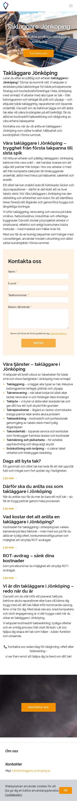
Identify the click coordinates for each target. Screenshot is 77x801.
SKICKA (38, 343)
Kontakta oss (38, 53)
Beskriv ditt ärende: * (20, 307)
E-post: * (13, 283)
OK (66, 790)
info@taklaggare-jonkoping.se (31, 770)
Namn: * (12, 271)
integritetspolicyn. (58, 333)
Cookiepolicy (13, 795)
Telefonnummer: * (18, 295)
